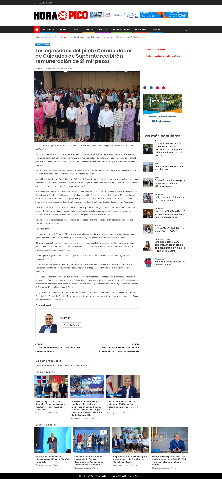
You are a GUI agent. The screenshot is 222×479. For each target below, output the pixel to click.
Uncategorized (43, 45)
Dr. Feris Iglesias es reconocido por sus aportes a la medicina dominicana (57, 347)
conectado (59, 365)
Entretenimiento (121, 29)
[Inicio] (36, 29)
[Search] (185, 29)
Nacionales (48, 29)
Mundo (63, 29)
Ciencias (156, 29)
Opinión (89, 29)
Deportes (103, 29)
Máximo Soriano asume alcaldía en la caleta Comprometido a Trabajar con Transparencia (119, 347)
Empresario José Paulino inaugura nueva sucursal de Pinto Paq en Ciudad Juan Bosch (130, 459)
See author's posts (72, 325)
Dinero (76, 29)
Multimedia (140, 29)
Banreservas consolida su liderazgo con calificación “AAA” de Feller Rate (52, 459)
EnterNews (124, 476)
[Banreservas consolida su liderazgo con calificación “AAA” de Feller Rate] (52, 440)
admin (40, 68)
